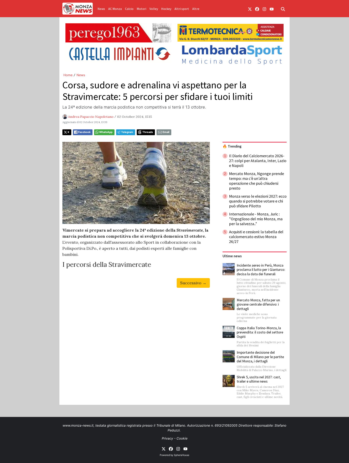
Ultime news (232, 256)
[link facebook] (257, 8)
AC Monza (115, 9)
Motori (141, 9)
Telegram (127, 132)
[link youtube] (271, 8)
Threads (147, 132)
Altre (195, 9)
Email (166, 132)
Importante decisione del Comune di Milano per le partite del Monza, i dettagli (260, 356)
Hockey (166, 9)
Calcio (129, 9)
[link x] (249, 8)
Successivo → (193, 282)
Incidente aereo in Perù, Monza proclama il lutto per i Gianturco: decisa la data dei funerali (261, 269)
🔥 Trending (232, 146)
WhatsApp (105, 132)
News (101, 9)
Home (68, 75)
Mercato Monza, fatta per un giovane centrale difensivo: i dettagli (258, 304)
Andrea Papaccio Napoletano (91, 117)
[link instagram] (264, 8)
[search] (283, 8)
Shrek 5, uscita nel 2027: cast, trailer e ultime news (259, 379)
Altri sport (181, 9)
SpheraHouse (181, 455)
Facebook (84, 132)
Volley (153, 9)
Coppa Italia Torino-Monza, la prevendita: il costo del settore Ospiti (260, 332)
